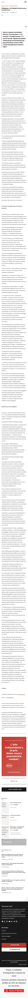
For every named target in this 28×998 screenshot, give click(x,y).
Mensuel (9, 765)
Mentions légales (6, 936)
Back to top (25, 898)
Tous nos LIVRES (7, 842)
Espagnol (21, 964)
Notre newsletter (15, 949)
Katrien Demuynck (14, 832)
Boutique (4, 798)
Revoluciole (22, 694)
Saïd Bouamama (13, 807)
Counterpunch (10, 697)
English (24, 964)
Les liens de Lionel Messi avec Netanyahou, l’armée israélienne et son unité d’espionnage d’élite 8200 (13, 872)
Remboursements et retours (9, 933)
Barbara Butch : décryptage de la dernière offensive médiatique (12, 864)
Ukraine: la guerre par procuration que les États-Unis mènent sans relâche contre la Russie (12, 856)
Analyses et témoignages (10, 6)
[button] (14, 789)
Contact (4, 930)
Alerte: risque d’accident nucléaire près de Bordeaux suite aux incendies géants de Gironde (13, 889)
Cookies (4, 939)
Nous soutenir (15, 945)
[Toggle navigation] (25, 2)
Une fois (19, 765)
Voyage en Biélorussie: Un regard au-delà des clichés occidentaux (13, 880)
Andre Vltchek (5, 12)
